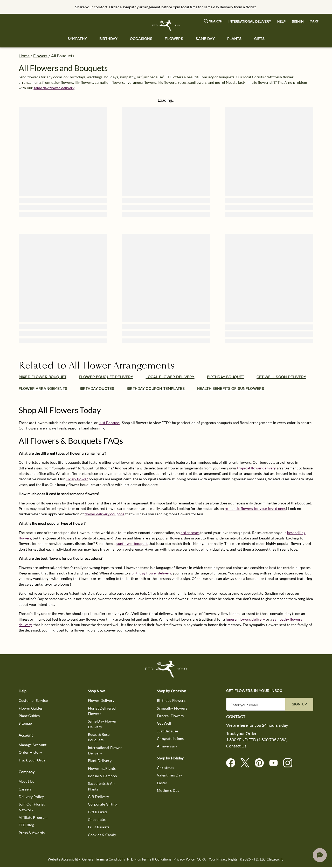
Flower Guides (31, 708)
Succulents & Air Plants (101, 786)
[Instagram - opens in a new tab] (289, 763)
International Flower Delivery (105, 750)
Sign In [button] (297, 21)
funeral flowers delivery (245, 619)
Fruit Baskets (98, 827)
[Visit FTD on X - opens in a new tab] (247, 763)
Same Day (205, 38)
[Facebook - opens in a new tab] (232, 763)
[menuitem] (77, 38)
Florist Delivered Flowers (102, 711)
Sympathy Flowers (172, 708)
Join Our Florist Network (32, 807)
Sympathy (77, 38)
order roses (190, 532)
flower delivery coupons (104, 514)
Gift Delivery (98, 796)
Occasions (141, 38)
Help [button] (281, 21)
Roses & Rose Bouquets (99, 737)
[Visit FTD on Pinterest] (261, 763)
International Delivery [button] (250, 21)
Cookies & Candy (102, 835)
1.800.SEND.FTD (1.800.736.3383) (257, 740)
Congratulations (170, 738)
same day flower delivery (53, 88)
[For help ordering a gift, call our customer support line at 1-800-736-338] (166, 25)
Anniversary (167, 746)
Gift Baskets (98, 812)
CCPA (201, 859)
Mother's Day (168, 790)
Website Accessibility (64, 859)
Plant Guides (29, 715)
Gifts (259, 38)
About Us (26, 781)
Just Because (109, 422)
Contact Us (236, 746)
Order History (30, 752)
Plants (234, 38)
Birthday (108, 38)
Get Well (164, 723)
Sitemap (25, 723)
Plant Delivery (100, 760)
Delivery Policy (31, 796)
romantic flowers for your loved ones (255, 508)
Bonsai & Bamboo (102, 776)
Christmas (165, 767)
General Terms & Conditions (103, 859)
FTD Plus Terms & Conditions (149, 859)
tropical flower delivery (256, 468)
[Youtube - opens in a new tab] (275, 763)
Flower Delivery (101, 700)
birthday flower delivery (151, 573)
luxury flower (77, 479)
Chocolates (97, 819)
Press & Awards (32, 832)
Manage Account (32, 745)
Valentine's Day (169, 775)
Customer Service (33, 700)
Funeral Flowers (170, 715)
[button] (213, 21)
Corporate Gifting (102, 804)
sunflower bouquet (132, 543)
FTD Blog (26, 825)
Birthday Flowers (171, 700)
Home (24, 55)
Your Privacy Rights (223, 859)
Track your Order (33, 760)
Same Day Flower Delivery (102, 724)
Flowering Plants (102, 768)
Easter (162, 783)
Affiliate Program (33, 817)
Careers (25, 789)
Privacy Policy (184, 859)
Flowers (174, 38)
